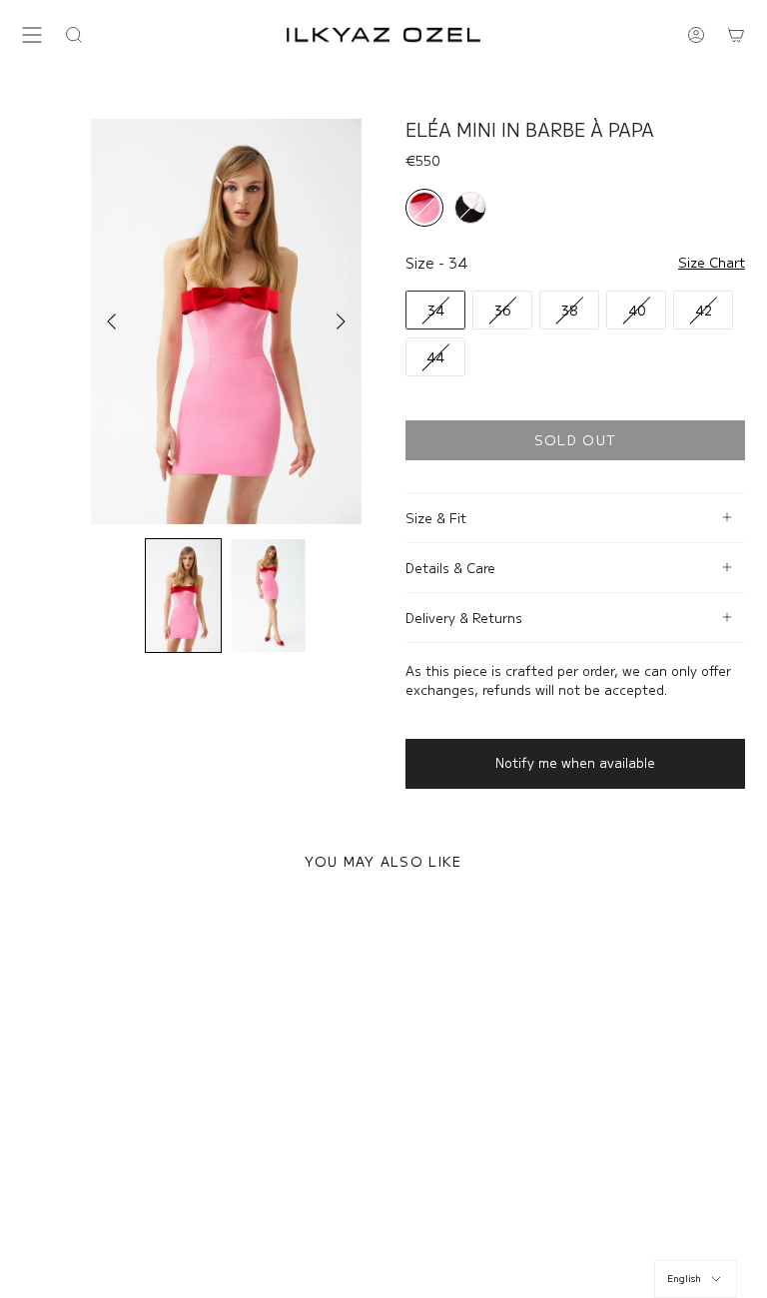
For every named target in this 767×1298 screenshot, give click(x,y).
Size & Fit (435, 517)
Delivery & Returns (463, 617)
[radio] (424, 208)
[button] (74, 35)
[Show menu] (32, 35)
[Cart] (736, 35)
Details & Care (450, 567)
